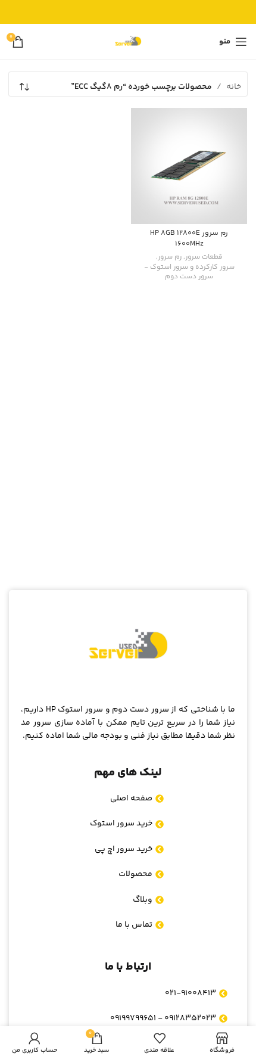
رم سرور (170, 258)
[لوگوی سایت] (128, 41)
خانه (233, 87)
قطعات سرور (204, 258)
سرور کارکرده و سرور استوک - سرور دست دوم (189, 273)
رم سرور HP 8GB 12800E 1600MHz (189, 238)
